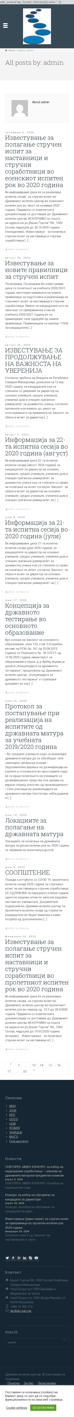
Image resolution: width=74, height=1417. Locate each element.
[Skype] (30, 1258)
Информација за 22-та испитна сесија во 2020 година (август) (36, 446)
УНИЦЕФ (15, 1132)
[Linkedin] (24, 1258)
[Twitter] (7, 1258)
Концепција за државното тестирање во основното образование (27, 618)
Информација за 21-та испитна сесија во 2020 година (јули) (36, 529)
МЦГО (13, 1137)
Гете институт (19, 1141)
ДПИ (12, 1110)
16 (58, 1065)
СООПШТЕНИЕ (27, 872)
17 (9, 1071)
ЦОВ (12, 1124)
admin (11, 249)
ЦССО (13, 1119)
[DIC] (37, 26)
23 (25, 1071)
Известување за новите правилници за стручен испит (36, 269)
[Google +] (19, 1258)
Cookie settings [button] (16, 1408)
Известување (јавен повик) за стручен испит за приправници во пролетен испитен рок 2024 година (37, 1223)
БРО (12, 1115)
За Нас (29, 1383)
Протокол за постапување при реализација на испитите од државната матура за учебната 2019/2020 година (34, 726)
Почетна (13, 1383)
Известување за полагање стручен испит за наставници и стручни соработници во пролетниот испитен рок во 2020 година (37, 965)
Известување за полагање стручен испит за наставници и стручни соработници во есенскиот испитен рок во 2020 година (34, 161)
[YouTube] (36, 1258)
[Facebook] (13, 1258)
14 (41, 1065)
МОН (12, 1106)
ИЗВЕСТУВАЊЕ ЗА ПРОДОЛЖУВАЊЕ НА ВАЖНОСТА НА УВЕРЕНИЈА (34, 360)
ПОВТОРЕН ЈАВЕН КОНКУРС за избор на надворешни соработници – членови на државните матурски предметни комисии (34, 1171)
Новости (24, 249)
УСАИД (14, 1128)
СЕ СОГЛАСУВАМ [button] (43, 1407)
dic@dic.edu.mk (20, 1311)
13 (34, 1065)
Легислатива (47, 1383)
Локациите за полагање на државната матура (34, 827)
